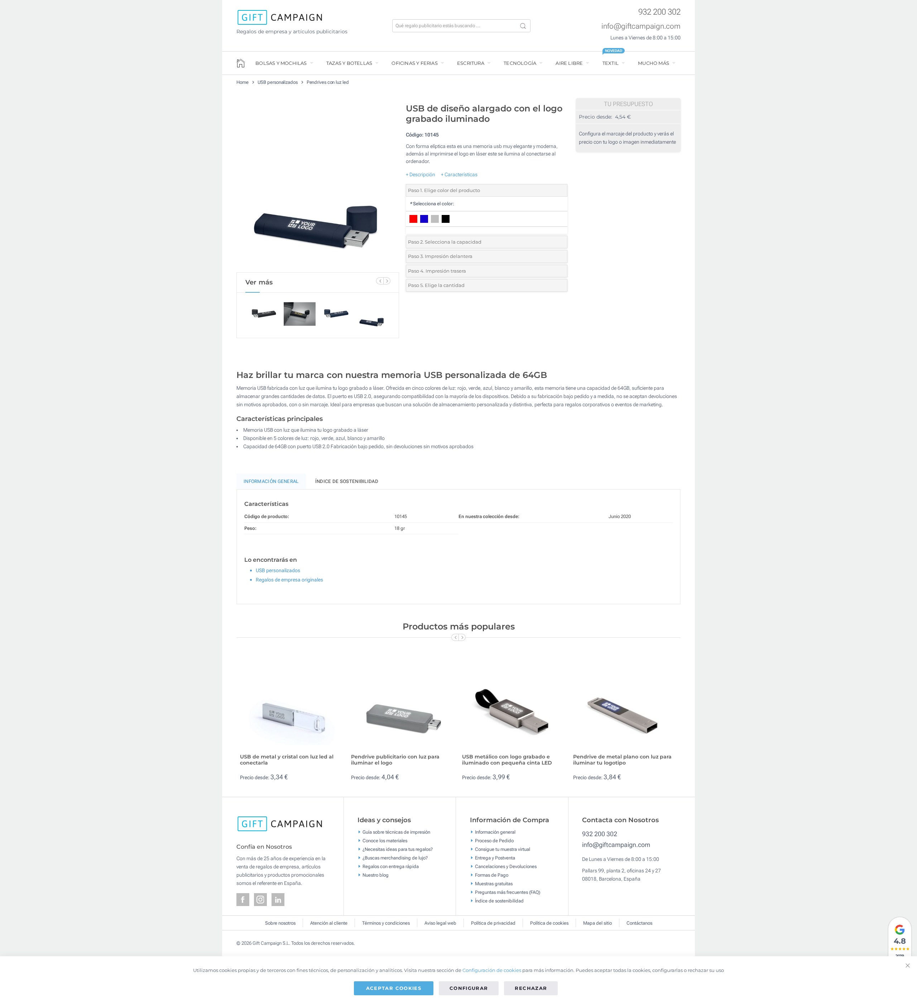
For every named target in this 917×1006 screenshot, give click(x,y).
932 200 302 (659, 12)
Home (242, 82)
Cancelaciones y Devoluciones (506, 866)
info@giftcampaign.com (641, 26)
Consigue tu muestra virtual (502, 849)
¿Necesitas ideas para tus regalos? (398, 849)
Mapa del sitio (597, 923)
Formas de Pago (491, 875)
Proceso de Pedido (494, 840)
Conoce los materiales (385, 840)
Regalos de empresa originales (289, 580)
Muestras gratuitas (494, 883)
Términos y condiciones (386, 923)
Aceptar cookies (393, 988)
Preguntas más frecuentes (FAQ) (507, 892)
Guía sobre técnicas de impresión (396, 832)
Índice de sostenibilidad (346, 481)
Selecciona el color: (431, 203)
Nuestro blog (376, 875)
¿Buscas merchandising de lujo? (395, 858)
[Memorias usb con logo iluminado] (317, 186)
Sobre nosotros (280, 923)
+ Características (459, 174)
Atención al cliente (328, 923)
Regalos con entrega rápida (391, 866)
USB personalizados (278, 82)
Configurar (469, 988)
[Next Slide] (386, 280)
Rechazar (531, 988)
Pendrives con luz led (328, 82)
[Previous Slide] (379, 280)
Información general (495, 832)
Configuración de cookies (491, 970)
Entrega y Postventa (495, 858)
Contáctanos (639, 923)
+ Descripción (420, 174)
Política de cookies (549, 923)
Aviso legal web (440, 923)
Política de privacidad (493, 923)
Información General (271, 481)
